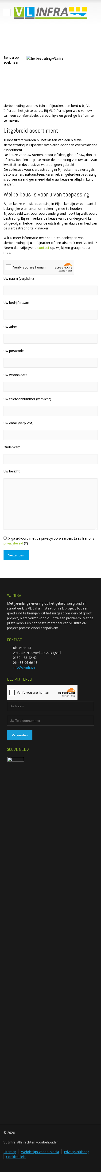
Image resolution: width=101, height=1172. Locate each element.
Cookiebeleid (16, 1156)
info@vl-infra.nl (24, 667)
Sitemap (10, 1152)
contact (43, 247)
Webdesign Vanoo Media (40, 1152)
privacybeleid (13, 543)
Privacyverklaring (76, 1152)
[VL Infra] (50, 13)
